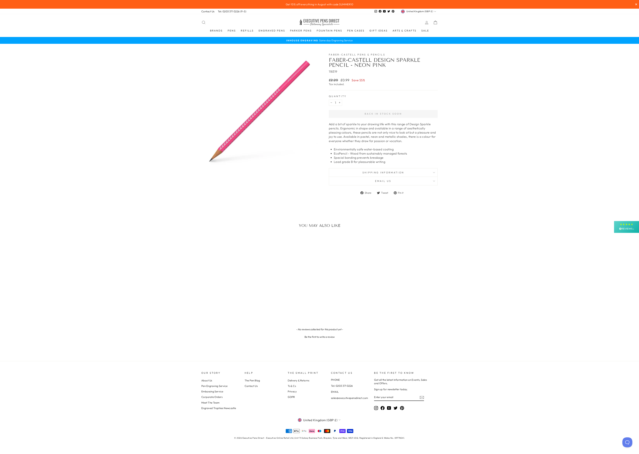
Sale (425, 30)
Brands (216, 30)
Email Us (383, 181)
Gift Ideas (378, 30)
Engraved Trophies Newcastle (218, 408)
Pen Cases (355, 30)
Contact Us (207, 11)
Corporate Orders (211, 397)
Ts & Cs (292, 386)
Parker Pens (301, 30)
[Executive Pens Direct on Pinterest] (402, 408)
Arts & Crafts (404, 30)
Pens (232, 30)
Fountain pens (329, 30)
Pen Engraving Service (214, 386)
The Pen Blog (252, 380)
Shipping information (383, 172)
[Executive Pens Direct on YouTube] (389, 408)
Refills (247, 30)
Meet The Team (210, 402)
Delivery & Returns (298, 380)
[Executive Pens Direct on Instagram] (376, 408)
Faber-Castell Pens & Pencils (357, 54)
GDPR (291, 397)
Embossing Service (212, 391)
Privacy (292, 391)
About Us (206, 380)
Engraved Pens (272, 30)
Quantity (338, 96)
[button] (319, 336)
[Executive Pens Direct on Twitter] (396, 408)
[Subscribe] (422, 397)
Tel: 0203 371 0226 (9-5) (232, 11)
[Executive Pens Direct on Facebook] (383, 408)
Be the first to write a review (320, 336)
